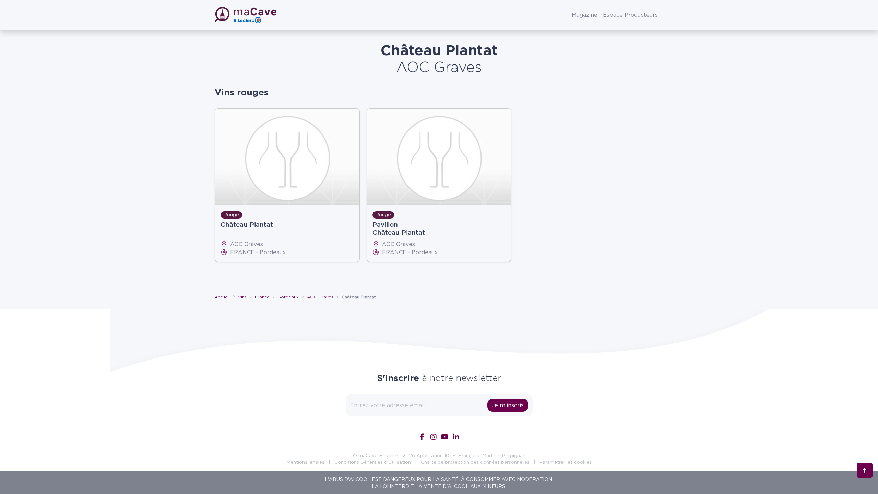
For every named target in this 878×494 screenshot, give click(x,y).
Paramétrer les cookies (565, 462)
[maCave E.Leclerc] (246, 15)
